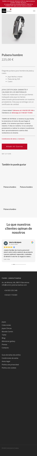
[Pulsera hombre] (10, 176)
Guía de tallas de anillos (11, 355)
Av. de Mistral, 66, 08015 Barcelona (15, 282)
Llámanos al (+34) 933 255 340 (23, 110)
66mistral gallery (8, 341)
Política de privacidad (10, 364)
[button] (34, 11)
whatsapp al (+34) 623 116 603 (22, 113)
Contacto (21, 139)
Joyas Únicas (7, 328)
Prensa (4, 344)
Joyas (4, 322)
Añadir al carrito (14, 146)
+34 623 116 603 (10, 295)
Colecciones (6, 325)
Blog (3, 338)
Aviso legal (6, 361)
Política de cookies (9, 368)
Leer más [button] (7, 259)
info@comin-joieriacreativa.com (14, 285)
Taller (4, 335)
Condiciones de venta (9, 139)
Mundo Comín (7, 331)
